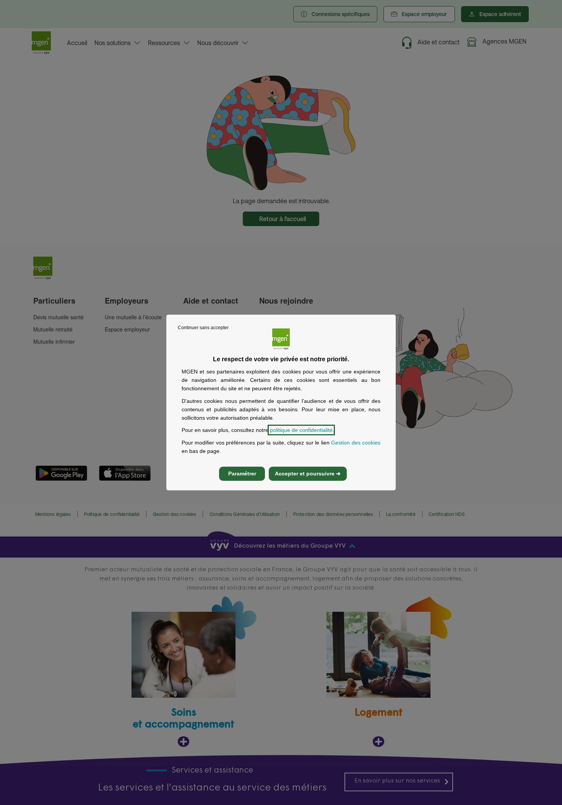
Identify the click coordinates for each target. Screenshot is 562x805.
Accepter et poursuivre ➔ (308, 473)
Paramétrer (242, 473)
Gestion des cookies (355, 443)
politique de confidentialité (301, 430)
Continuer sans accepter (203, 327)
